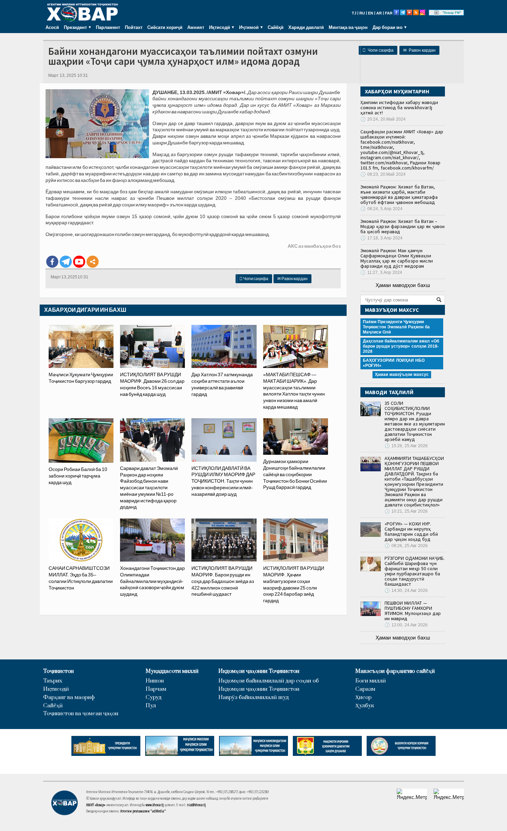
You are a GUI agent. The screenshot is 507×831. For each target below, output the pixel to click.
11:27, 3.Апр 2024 (381, 272)
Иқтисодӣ (56, 689)
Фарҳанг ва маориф (69, 697)
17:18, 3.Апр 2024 (381, 238)
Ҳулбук (364, 705)
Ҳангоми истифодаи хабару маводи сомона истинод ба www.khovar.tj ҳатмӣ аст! (399, 107)
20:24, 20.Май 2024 (383, 119)
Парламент (108, 27)
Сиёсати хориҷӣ (164, 27)
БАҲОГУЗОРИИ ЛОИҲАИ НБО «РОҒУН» (394, 363)
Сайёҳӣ (276, 27)
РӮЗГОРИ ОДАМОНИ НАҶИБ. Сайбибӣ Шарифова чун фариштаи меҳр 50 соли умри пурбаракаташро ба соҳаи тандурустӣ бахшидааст (415, 571)
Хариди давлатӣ (306, 27)
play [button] (436, 13)
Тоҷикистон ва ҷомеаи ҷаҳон (80, 713)
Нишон (155, 681)
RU (362, 13)
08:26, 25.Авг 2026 (406, 545)
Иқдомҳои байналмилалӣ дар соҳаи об (268, 681)
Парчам (156, 689)
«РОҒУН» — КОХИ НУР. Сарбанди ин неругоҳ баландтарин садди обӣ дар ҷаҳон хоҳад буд (411, 531)
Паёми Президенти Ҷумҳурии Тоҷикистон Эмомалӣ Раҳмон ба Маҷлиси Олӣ (396, 327)
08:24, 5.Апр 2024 (381, 208)
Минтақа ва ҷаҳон (348, 27)
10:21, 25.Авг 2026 (406, 511)
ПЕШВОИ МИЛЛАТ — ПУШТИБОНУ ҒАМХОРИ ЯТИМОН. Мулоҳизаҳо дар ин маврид (413, 611)
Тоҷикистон (58, 671)
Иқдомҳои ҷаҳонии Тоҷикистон (258, 671)
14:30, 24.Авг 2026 (406, 590)
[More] (93, 262)
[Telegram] (66, 262)
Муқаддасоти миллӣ (172, 671)
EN (370, 13)
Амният (195, 27)
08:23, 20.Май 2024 (383, 174)
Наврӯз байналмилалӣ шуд (253, 697)
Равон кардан (419, 50)
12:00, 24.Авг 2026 (406, 625)
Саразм (365, 689)
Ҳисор (363, 697)
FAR (388, 13)
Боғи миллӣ (370, 681)
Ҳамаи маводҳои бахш (403, 285)
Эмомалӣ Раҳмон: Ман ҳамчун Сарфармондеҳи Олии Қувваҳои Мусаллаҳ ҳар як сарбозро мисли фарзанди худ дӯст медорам (396, 258)
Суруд (153, 697)
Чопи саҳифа (378, 50)
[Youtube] (79, 262)
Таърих (52, 681)
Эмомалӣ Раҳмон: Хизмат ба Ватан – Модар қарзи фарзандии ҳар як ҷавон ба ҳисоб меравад (402, 226)
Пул (151, 705)
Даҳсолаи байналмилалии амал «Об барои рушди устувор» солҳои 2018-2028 (401, 346)
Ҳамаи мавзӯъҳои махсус (402, 374)
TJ (354, 13)
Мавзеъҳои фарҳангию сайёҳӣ (395, 671)
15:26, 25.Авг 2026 (406, 445)
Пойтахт (133, 27)
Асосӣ (52, 27)
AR (379, 13)
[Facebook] (52, 262)
